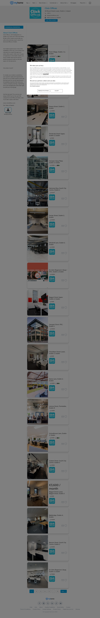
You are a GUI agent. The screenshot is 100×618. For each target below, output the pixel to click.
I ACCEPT (57, 90)
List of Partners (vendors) (35, 86)
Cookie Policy (45, 74)
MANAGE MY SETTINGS (43, 90)
